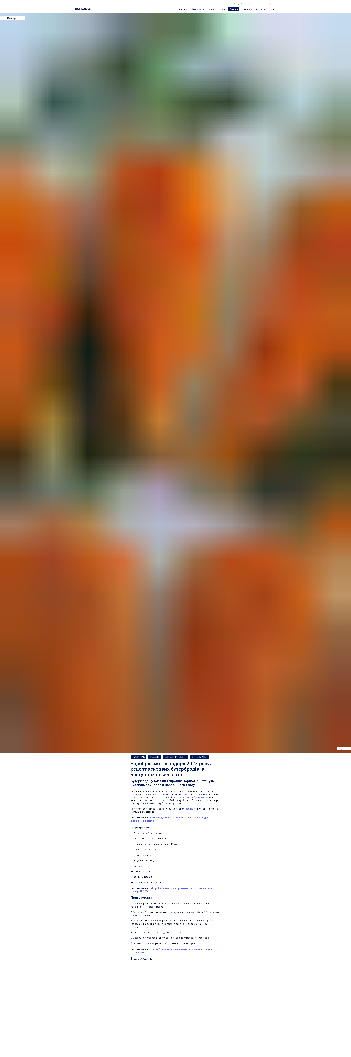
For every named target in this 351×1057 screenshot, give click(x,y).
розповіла (191, 808)
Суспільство (197, 9)
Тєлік (272, 9)
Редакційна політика (223, 4)
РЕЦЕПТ (154, 756)
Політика (182, 9)
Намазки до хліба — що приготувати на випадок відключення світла (170, 819)
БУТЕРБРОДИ (199, 756)
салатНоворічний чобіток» (189, 797)
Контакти (252, 4)
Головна (209, 4)
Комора (234, 9)
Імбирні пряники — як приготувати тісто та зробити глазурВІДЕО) (171, 890)
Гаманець (247, 9)
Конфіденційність (239, 4)
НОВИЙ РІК (138, 756)
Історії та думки (216, 9)
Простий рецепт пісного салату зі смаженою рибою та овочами (171, 951)
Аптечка (260, 9)
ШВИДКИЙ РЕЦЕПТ (176, 756)
